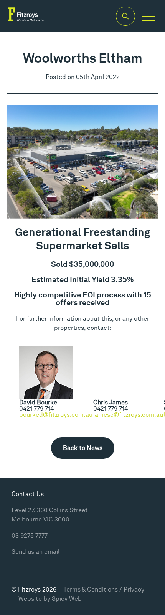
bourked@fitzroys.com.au (55, 414)
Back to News (82, 447)
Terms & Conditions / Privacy (103, 589)
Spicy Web (67, 598)
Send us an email (35, 551)
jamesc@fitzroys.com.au (128, 414)
